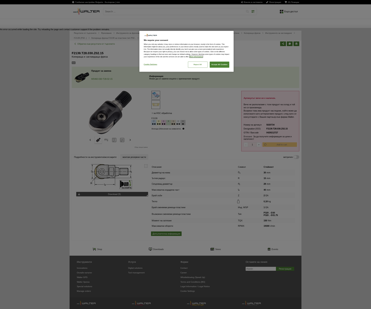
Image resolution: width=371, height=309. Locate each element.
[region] (186, 51)
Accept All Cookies (219, 64)
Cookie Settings (150, 64)
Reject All (198, 64)
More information (196, 57)
